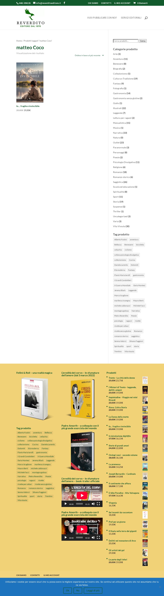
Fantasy (117, 83)
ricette (137, 321)
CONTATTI (106, 3)
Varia (115, 221)
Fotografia (118, 88)
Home (19, 40)
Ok (67, 590)
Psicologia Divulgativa (124, 162)
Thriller (117, 211)
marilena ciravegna (122, 300)
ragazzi (129, 321)
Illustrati (117, 108)
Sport (116, 196)
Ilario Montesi (139, 285)
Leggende (117, 113)
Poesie (116, 157)
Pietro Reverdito (121, 316)
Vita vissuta (129, 351)
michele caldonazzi (122, 305)
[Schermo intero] (98, 503)
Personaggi (118, 152)
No (77, 590)
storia (136, 346)
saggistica (135, 336)
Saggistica (118, 182)
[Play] (65, 503)
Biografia (117, 68)
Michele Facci (139, 305)
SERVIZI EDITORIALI (131, 18)
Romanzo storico (121, 177)
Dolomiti (134, 265)
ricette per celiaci (121, 326)
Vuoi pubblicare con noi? (102, 18)
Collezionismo (120, 73)
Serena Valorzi (120, 341)
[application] (82, 495)
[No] (160, 586)
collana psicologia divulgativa (126, 255)
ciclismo (128, 250)
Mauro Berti (138, 300)
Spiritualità (118, 191)
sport (129, 346)
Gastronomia (119, 93)
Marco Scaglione (121, 295)
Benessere (118, 63)
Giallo (116, 103)
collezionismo (120, 260)
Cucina (132, 260)
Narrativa (118, 132)
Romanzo (117, 172)
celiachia (118, 250)
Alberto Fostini (120, 239)
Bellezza (117, 244)
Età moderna (119, 270)
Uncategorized (120, 216)
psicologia (118, 321)
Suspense (117, 206)
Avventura (118, 59)
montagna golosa (121, 311)
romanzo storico (121, 336)
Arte (115, 54)
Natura (116, 137)
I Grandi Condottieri (122, 280)
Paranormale (119, 147)
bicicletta (140, 244)
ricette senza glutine (122, 331)
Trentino (118, 351)
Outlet (116, 142)
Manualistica (119, 122)
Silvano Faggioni (136, 341)
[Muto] (93, 503)
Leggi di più (93, 590)
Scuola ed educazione (123, 186)
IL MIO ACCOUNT (122, 3)
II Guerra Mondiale (122, 285)
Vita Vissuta (119, 226)
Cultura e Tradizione (123, 78)
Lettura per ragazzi (122, 118)
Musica (116, 127)
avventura (134, 239)
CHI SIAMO (93, 3)
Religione (117, 167)
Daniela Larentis (121, 265)
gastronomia (138, 275)
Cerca (142, 41)
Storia (116, 201)
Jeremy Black (119, 290)
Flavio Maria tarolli (122, 275)
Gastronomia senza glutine (126, 98)
